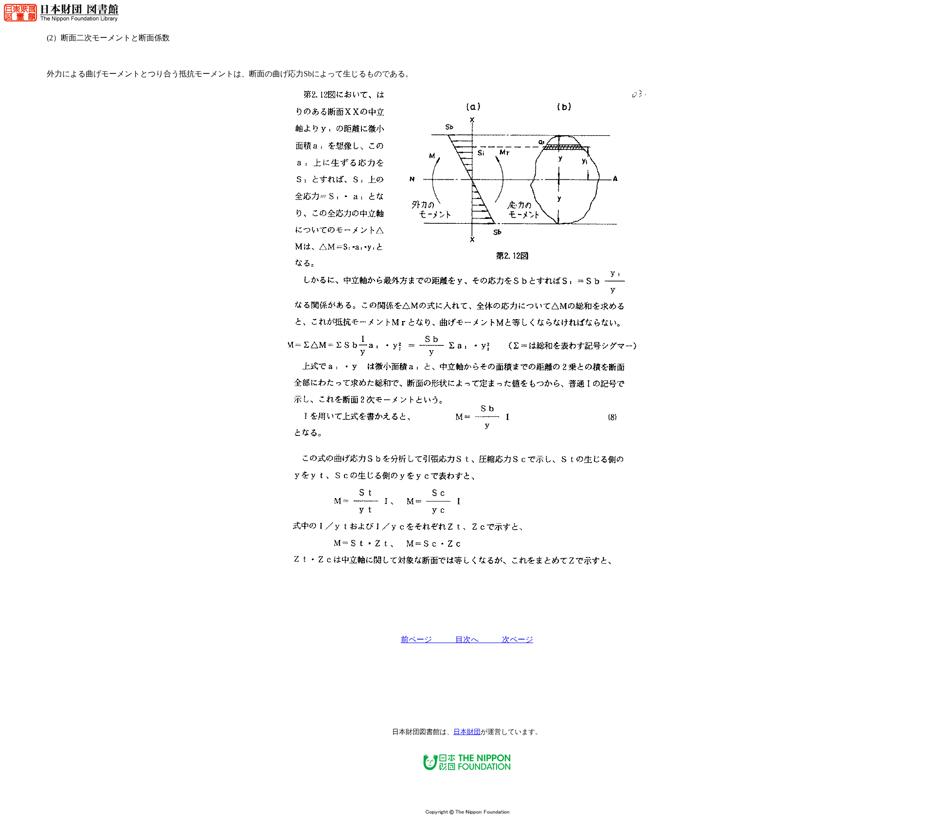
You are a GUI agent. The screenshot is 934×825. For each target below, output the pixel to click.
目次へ (478, 639)
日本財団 (467, 731)
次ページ (517, 639)
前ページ (428, 639)
